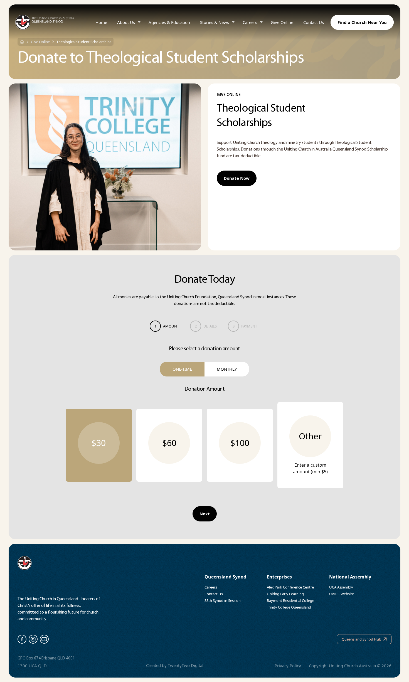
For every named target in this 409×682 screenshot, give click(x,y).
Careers (250, 22)
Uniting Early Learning (285, 593)
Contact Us (313, 22)
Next (204, 513)
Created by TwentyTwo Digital (174, 665)
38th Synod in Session (222, 600)
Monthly (227, 369)
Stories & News (214, 22)
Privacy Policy (288, 665)
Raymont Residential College (290, 600)
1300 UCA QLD (32, 665)
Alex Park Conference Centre (290, 587)
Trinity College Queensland (289, 607)
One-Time (182, 369)
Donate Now (237, 178)
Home (101, 22)
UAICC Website (341, 593)
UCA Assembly (341, 587)
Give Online (282, 22)
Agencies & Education (169, 22)
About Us (126, 22)
